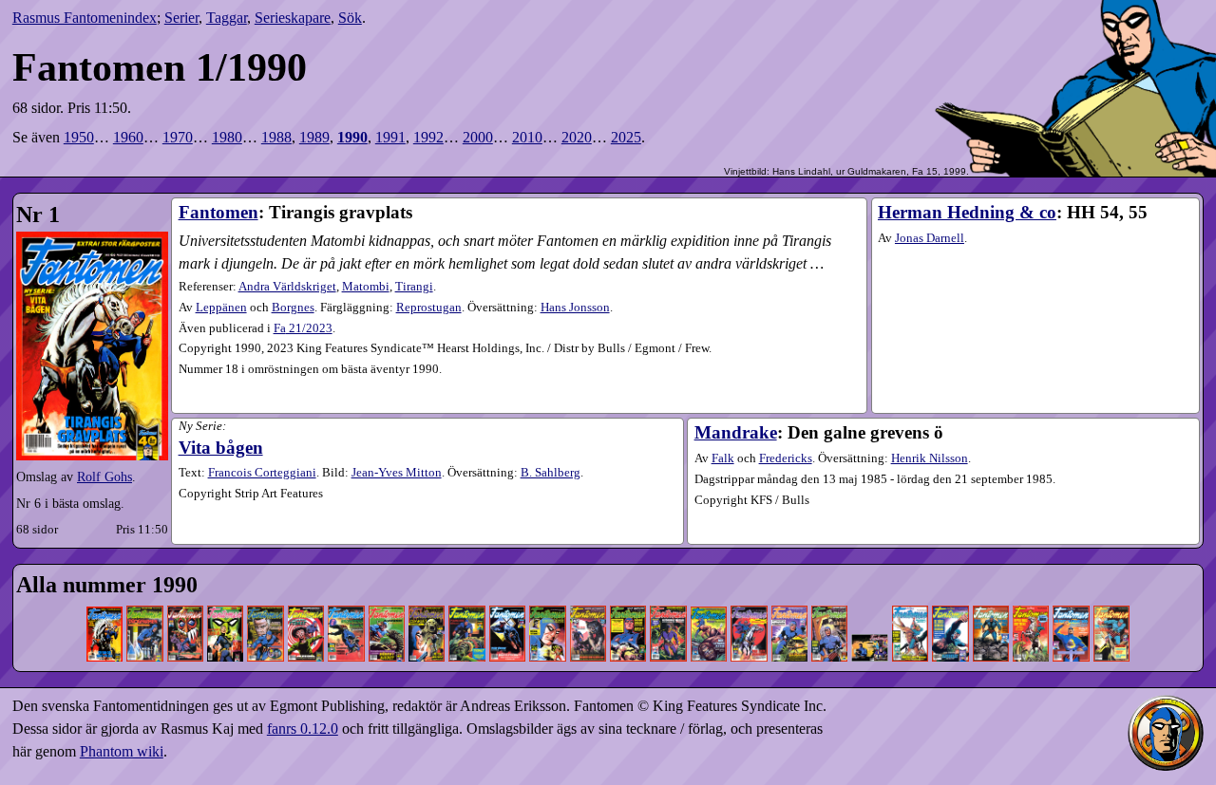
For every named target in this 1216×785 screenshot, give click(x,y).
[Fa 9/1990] (426, 594)
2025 (626, 137)
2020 (576, 137)
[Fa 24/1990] (1031, 594)
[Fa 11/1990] (507, 594)
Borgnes (293, 307)
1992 (428, 137)
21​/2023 (303, 328)
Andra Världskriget (287, 286)
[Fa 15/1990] (668, 594)
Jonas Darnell (929, 238)
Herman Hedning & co (967, 212)
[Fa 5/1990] (265, 594)
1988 (276, 137)
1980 (227, 137)
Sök (350, 17)
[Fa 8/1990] (387, 594)
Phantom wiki (121, 751)
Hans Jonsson (575, 307)
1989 (314, 137)
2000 (478, 137)
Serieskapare (293, 17)
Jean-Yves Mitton (397, 472)
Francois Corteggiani (262, 472)
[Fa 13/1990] (588, 594)
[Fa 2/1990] (144, 594)
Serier (181, 17)
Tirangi (414, 286)
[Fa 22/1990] (950, 594)
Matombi (366, 286)
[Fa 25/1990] (1071, 594)
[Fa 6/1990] (306, 594)
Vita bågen (221, 448)
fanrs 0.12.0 (302, 728)
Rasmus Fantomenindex (84, 17)
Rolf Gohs (104, 476)
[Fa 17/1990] (749, 594)
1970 (177, 137)
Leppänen (221, 307)
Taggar (226, 17)
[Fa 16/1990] (709, 594)
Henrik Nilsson (929, 458)
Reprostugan (429, 307)
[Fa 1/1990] (104, 594)
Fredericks (785, 458)
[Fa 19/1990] (829, 594)
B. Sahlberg (550, 472)
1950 (79, 137)
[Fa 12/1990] (547, 594)
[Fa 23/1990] (991, 594)
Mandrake (735, 432)
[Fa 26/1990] (1111, 594)
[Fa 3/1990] (185, 594)
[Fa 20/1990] (869, 594)
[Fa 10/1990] (466, 594)
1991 (390, 137)
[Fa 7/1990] (346, 594)
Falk (723, 458)
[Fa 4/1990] (225, 594)
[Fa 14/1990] (628, 594)
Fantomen (218, 212)
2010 (527, 137)
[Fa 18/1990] (789, 594)
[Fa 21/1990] (910, 594)
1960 (128, 137)
